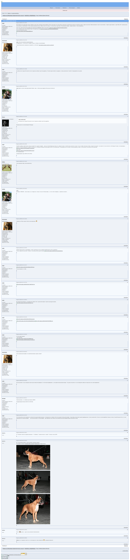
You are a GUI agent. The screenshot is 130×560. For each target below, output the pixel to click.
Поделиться (18, 22)
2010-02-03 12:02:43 (23, 440)
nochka (3, 86)
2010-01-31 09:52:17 (23, 397)
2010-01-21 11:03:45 (23, 247)
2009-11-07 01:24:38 (23, 116)
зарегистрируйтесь (15, 13)
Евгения (3, 398)
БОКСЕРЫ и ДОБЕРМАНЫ (30, 15)
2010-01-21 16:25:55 (23, 334)
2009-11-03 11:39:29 (23, 22)
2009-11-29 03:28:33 (23, 188)
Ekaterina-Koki (36, 443)
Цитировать (126, 37)
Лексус (3, 117)
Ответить (126, 19)
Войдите (9, 13)
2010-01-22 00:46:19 (23, 351)
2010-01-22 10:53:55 (23, 380)
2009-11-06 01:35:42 (23, 86)
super (3, 23)
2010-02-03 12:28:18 (23, 529)
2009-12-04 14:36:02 (23, 218)
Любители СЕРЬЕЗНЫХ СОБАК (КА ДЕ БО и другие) (13, 15)
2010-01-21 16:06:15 (23, 299)
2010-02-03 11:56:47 (23, 432)
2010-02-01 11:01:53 (23, 415)
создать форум (125, 550)
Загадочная (4, 40)
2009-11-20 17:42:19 (23, 161)
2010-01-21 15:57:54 (23, 282)
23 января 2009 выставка (29, 443)
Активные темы (65, 10)
